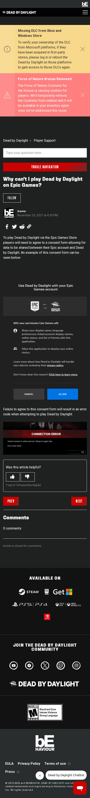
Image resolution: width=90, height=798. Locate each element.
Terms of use (55, 764)
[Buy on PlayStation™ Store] (30, 604)
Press (10, 772)
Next (79, 501)
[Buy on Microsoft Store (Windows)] (62, 592)
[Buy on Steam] (29, 592)
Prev (11, 501)
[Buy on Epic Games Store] (46, 592)
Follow (12, 198)
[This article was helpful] (13, 476)
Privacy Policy (29, 764)
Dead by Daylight (15, 140)
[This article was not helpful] (28, 476)
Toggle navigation (45, 167)
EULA (9, 764)
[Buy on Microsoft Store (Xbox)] (67, 604)
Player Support (44, 140)
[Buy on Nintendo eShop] (47, 617)
